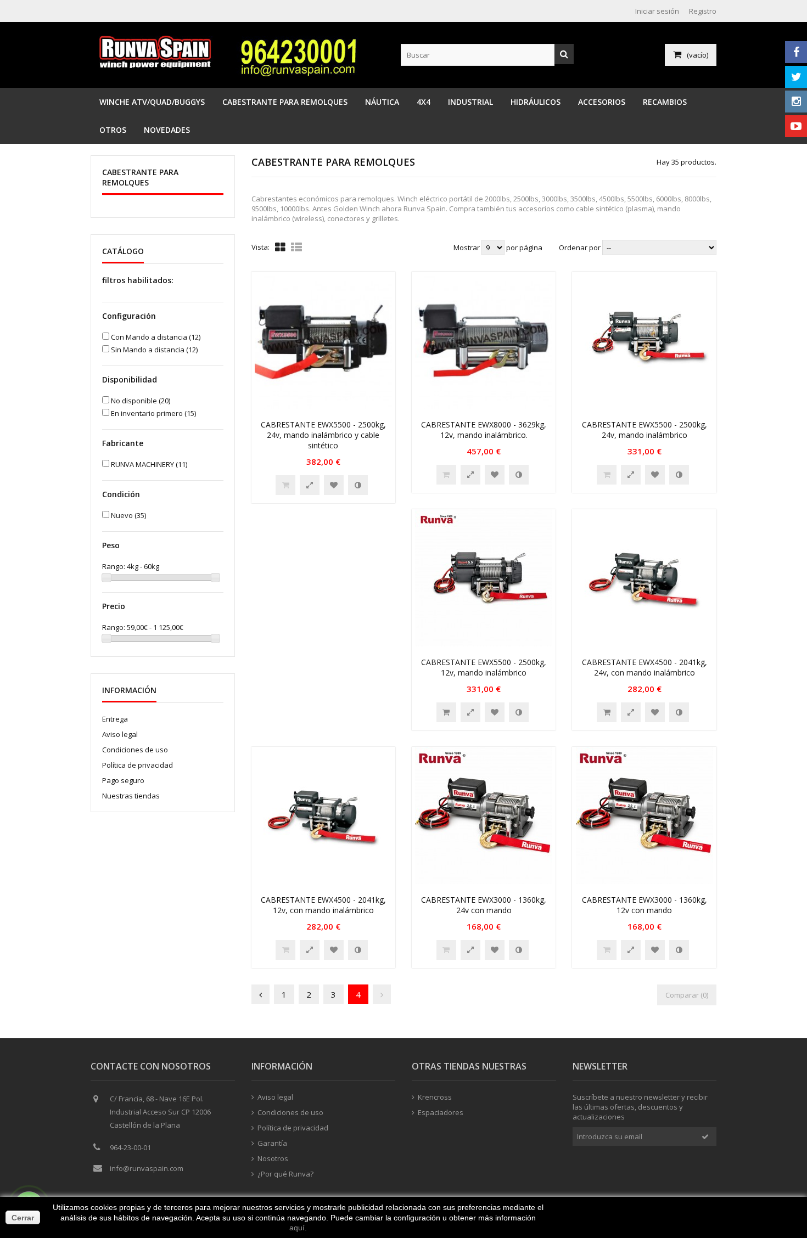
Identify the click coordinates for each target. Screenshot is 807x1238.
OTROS (112, 130)
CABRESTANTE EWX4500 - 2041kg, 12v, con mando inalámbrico (323, 904)
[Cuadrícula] (280, 247)
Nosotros (272, 1158)
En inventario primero (153, 413)
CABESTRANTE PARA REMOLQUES (285, 102)
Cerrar (23, 1217)
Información (129, 690)
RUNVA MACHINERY (149, 464)
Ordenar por (580, 247)
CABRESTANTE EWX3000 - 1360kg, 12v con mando (644, 904)
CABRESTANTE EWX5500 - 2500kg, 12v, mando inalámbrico (483, 667)
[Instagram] (796, 101)
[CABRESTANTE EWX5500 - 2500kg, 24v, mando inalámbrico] (644, 406)
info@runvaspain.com (146, 1168)
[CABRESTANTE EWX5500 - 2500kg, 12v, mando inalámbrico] (483, 644)
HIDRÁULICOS (536, 102)
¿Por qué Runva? (285, 1174)
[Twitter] (796, 77)
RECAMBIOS (665, 102)
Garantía (272, 1143)
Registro (702, 11)
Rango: (114, 566)
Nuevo (128, 515)
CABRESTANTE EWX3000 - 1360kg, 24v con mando (483, 904)
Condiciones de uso (135, 750)
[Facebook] (796, 52)
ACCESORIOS (601, 102)
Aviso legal (120, 734)
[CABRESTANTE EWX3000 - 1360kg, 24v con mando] (483, 881)
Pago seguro (123, 780)
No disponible (140, 401)
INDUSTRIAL (470, 102)
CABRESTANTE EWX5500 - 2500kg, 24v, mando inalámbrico (644, 429)
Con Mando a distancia (155, 337)
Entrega (115, 719)
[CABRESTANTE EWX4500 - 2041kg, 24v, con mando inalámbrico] (644, 644)
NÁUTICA (382, 102)
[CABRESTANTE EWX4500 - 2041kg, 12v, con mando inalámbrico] (323, 881)
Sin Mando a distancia (154, 349)
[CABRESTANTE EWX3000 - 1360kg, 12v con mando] (644, 881)
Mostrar (467, 247)
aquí (297, 1227)
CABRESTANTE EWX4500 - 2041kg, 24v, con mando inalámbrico (644, 667)
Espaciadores (440, 1112)
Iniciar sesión (657, 11)
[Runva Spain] (158, 65)
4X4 (423, 102)
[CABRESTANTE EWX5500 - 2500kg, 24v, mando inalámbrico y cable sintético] (323, 406)
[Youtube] (796, 126)
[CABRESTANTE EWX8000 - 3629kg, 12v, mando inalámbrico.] (483, 406)
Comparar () (686, 995)
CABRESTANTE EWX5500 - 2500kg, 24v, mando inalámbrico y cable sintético (323, 435)
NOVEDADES (167, 130)
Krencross (435, 1097)
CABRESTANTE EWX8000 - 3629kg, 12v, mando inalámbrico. (483, 429)
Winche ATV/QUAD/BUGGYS (152, 102)
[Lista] (296, 247)
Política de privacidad (137, 765)
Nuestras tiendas (131, 796)
